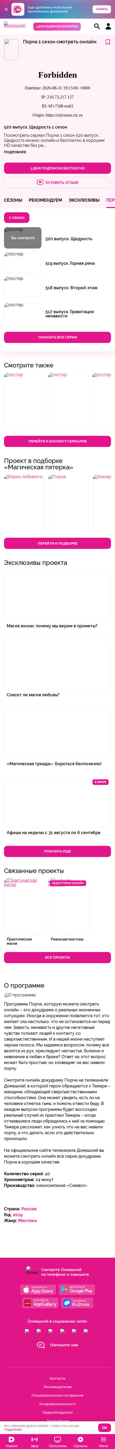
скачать (102, 9)
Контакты (57, 1378)
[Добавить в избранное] (108, 42)
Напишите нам (64, 1345)
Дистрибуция (58, 1421)
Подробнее (13, 1429)
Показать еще (57, 851)
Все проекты (57, 957)
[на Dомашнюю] (14, 25)
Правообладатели (57, 1412)
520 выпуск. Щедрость (27, 127)
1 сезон (59, 127)
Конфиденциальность (57, 1404)
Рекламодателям (58, 1387)
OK (104, 1428)
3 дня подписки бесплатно (57, 26)
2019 (17, 1214)
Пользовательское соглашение (57, 1395)
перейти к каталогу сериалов (58, 441)
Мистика (27, 1220)
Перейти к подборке (58, 543)
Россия (29, 1208)
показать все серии (57, 337)
